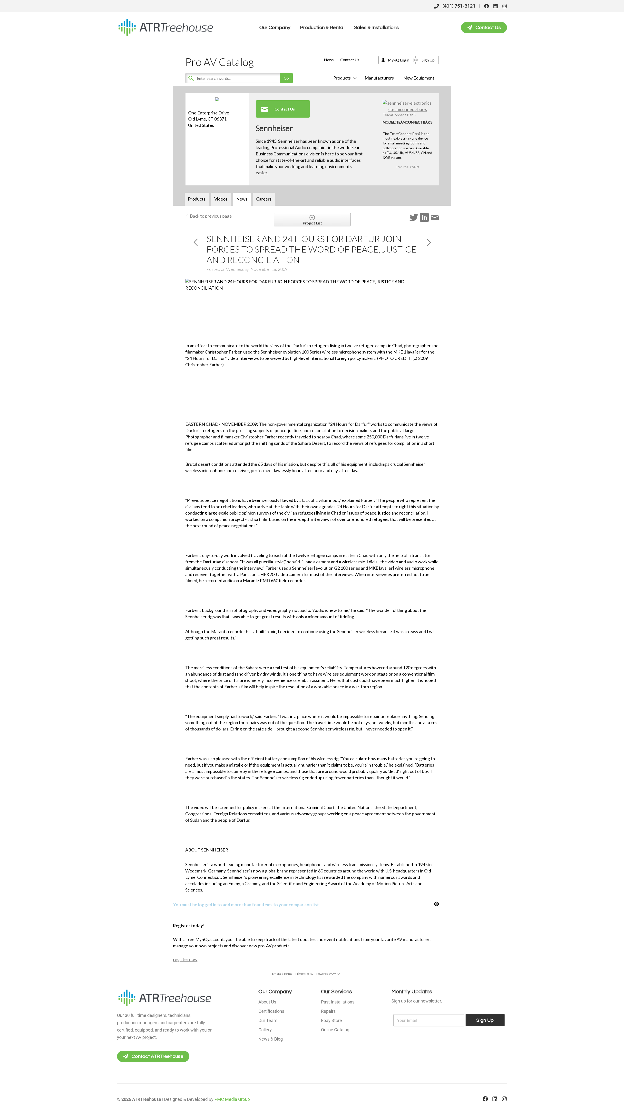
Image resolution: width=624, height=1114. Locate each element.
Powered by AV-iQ (328, 973)
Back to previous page (210, 216)
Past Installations (337, 1001)
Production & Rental (322, 27)
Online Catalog (335, 1029)
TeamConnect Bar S (399, 114)
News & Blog (270, 1039)
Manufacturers (379, 78)
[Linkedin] (495, 6)
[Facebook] (486, 6)
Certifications (271, 1011)
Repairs (328, 1011)
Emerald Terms (282, 973)
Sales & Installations (376, 27)
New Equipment (418, 78)
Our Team (267, 1020)
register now (185, 959)
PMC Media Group (232, 1099)
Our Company (274, 27)
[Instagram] (504, 6)
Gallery (265, 1029)
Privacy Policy (304, 973)
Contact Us (349, 59)
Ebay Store (331, 1020)
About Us (267, 1001)
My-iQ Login (398, 60)
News (329, 59)
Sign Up (428, 60)
